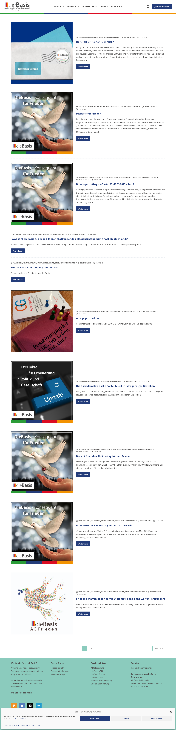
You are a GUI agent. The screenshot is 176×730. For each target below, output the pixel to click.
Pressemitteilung (112, 107)
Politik (102, 107)
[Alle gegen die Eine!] (42, 321)
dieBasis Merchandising (101, 680)
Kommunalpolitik (29, 263)
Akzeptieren (95, 718)
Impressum (36, 725)
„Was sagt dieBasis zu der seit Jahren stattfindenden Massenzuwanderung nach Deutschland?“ (69, 239)
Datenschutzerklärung (23, 725)
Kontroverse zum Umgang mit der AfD (34, 267)
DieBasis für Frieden (88, 113)
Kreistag (40, 263)
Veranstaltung (85, 449)
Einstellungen (157, 718)
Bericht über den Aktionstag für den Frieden (103, 456)
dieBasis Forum (98, 674)
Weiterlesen (84, 67)
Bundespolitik (93, 107)
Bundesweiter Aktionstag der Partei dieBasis (104, 525)
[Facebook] (22, 706)
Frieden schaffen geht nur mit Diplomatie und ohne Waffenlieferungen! (120, 598)
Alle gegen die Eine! (88, 318)
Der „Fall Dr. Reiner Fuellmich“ (95, 41)
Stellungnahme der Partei (109, 37)
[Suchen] (148, 6)
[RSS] (14, 706)
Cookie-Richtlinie (20, 719)
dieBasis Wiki (97, 671)
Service (115, 6)
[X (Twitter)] (30, 706)
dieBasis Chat (97, 677)
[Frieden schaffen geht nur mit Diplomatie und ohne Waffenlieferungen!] (42, 603)
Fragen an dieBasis (41, 234)
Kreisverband (93, 37)
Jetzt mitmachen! (162, 6)
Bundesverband (120, 177)
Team (102, 6)
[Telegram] (39, 706)
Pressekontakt (57, 668)
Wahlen (71, 6)
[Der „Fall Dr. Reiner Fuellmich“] (42, 53)
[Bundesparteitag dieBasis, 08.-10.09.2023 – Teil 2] (42, 194)
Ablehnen (126, 718)
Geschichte (117, 449)
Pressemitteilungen (59, 671)
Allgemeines (83, 37)
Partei (58, 6)
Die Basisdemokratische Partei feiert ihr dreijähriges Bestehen (115, 386)
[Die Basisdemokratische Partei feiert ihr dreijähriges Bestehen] (42, 392)
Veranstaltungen (58, 674)
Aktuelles (88, 6)
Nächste (158, 648)
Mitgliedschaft (97, 668)
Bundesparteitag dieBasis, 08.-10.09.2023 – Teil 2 (105, 184)
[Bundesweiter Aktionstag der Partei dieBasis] (42, 533)
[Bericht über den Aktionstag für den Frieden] (42, 462)
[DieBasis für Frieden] (42, 123)
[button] (171, 712)
